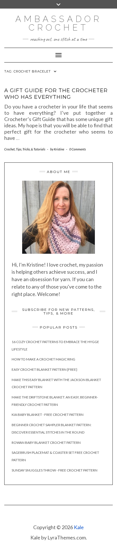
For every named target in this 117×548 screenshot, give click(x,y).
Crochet (9, 149)
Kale (79, 527)
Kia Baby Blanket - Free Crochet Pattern (47, 414)
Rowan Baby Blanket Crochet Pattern (46, 442)
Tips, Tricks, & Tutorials (30, 149)
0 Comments (77, 149)
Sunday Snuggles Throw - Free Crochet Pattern (54, 470)
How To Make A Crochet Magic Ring (43, 359)
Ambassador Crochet (58, 23)
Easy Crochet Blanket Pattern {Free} (44, 369)
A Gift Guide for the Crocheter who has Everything (56, 93)
